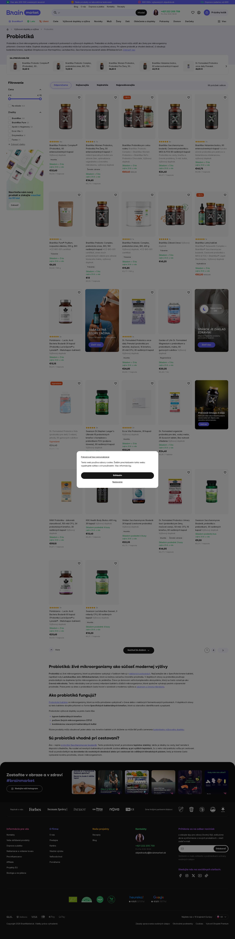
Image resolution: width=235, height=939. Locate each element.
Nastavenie (117, 482)
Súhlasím (117, 475)
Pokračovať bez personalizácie (95, 457)
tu (130, 465)
